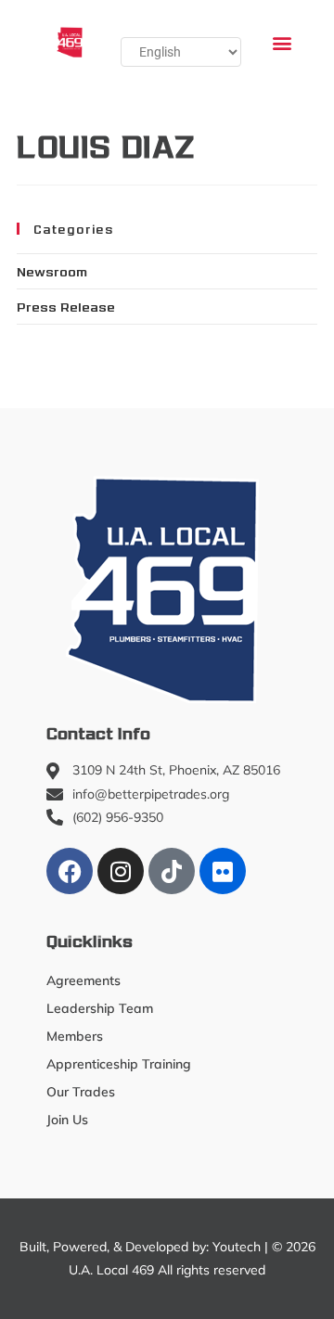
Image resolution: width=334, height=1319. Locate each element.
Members (74, 1036)
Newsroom (52, 270)
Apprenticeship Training (118, 1064)
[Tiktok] (171, 871)
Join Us (67, 1119)
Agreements (83, 980)
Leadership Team (99, 1008)
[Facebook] (69, 871)
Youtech (236, 1246)
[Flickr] (222, 871)
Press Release (66, 306)
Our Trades (80, 1091)
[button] (281, 42)
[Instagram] (120, 871)
